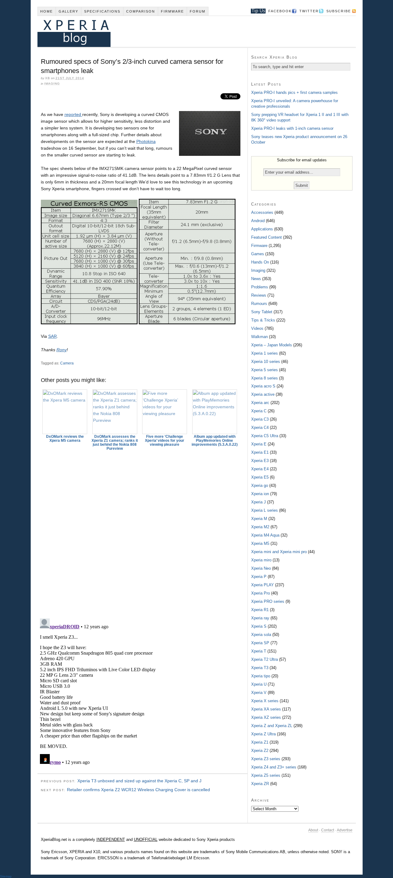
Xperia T (258, 651)
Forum (197, 11)
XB (47, 78)
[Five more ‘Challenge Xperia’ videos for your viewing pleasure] (165, 411)
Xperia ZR (260, 783)
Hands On (260, 262)
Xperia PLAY (262, 585)
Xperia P (259, 576)
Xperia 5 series (264, 370)
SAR (52, 336)
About (313, 830)
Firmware (172, 11)
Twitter (309, 11)
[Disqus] (142, 531)
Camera (67, 363)
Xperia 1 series (264, 353)
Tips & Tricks (263, 320)
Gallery (68, 11)
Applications (262, 229)
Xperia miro (261, 560)
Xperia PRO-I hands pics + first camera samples (294, 92)
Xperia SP (260, 643)
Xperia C (259, 411)
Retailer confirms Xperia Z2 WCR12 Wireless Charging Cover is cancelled (138, 789)
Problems (259, 287)
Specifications (102, 11)
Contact (327, 830)
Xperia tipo (260, 676)
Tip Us (256, 11)
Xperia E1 (260, 452)
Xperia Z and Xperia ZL (271, 725)
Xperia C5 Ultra (264, 435)
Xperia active (262, 394)
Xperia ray (260, 618)
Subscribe (338, 11)
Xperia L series (264, 510)
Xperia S (259, 626)
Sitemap (6, 876)
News (256, 278)
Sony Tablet (261, 312)
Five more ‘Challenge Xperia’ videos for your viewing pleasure (164, 440)
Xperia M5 (260, 543)
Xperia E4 (260, 469)
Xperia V (259, 692)
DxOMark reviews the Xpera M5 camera (65, 438)
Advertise (344, 830)
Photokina (146, 141)
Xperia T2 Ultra (264, 659)
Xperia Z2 (259, 750)
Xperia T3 (259, 667)
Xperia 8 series (264, 378)
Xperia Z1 (259, 742)
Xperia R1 (260, 609)
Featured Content (266, 237)
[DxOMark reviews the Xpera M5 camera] (65, 411)
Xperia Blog (188, 31)
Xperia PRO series (267, 601)
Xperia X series (264, 701)
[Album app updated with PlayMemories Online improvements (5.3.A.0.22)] (214, 411)
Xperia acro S (263, 386)
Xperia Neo (261, 568)
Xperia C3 (260, 419)
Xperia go (259, 485)
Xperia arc (260, 402)
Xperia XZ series (266, 717)
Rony (61, 349)
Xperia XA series (266, 709)
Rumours (259, 303)
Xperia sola (261, 634)
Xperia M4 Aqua (265, 535)
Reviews (258, 295)
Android (258, 220)
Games (257, 254)
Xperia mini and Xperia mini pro (279, 551)
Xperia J (258, 502)
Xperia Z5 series (265, 775)
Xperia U (259, 684)
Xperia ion (260, 493)
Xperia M (259, 518)
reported (73, 114)
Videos (257, 328)
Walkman (259, 336)
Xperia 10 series (265, 361)
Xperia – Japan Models (271, 345)
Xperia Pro (260, 593)
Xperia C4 (260, 427)
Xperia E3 (260, 460)
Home (46, 11)
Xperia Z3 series (265, 759)
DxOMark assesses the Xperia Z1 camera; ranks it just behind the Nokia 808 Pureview (114, 442)
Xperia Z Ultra (263, 734)
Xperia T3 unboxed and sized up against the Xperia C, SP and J (139, 780)
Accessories (262, 212)
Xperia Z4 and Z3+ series (273, 767)
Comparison (140, 11)
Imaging (52, 83)
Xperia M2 (260, 527)
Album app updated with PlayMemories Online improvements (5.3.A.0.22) (215, 440)
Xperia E (259, 444)
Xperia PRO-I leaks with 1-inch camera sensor (292, 128)
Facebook (280, 11)
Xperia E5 (260, 477)
